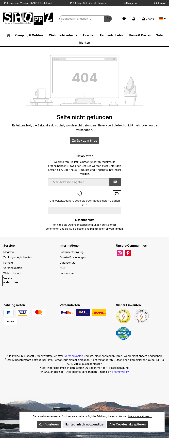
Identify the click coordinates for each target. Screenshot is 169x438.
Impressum (67, 273)
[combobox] (81, 18)
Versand (24, 3)
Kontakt (162, 3)
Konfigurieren (49, 424)
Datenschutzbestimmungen (84, 224)
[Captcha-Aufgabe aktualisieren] (117, 193)
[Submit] (115, 182)
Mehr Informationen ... (140, 416)
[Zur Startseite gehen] (28, 19)
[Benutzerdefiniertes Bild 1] (22, 312)
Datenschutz (67, 262)
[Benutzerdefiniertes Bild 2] (38, 312)
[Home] (8, 35)
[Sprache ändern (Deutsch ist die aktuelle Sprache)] (162, 19)
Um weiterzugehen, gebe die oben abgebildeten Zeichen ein (84, 202)
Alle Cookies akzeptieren (127, 424)
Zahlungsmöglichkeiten (17, 257)
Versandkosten (12, 268)
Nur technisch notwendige (84, 424)
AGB (71, 228)
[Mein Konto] (134, 18)
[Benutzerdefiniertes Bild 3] (10, 321)
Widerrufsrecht (12, 273)
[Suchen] (108, 18)
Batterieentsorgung (72, 252)
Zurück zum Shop (84, 140)
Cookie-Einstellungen (73, 257)
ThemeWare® (120, 371)
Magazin (132, 3)
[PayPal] (8, 312)
